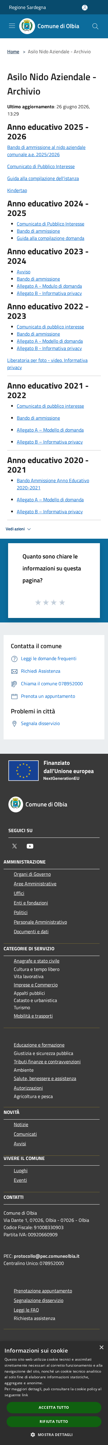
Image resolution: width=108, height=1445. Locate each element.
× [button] (101, 1347)
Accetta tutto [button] (54, 1407)
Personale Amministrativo (40, 921)
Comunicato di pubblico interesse (50, 326)
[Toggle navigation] (12, 25)
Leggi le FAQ (26, 1309)
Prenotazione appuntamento (43, 1290)
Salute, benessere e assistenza (45, 1078)
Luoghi (21, 1170)
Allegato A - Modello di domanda (50, 341)
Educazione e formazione (39, 1044)
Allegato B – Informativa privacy (50, 441)
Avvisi (20, 1143)
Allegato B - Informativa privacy (49, 293)
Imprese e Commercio (36, 984)
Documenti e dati (31, 931)
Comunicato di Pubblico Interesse (41, 166)
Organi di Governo (32, 874)
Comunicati (25, 1134)
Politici (21, 912)
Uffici (19, 893)
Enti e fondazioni (31, 902)
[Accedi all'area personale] (85, 8)
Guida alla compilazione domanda (50, 238)
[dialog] (54, 1393)
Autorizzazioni (28, 1087)
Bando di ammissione (38, 231)
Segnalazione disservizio (38, 1300)
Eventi (20, 1180)
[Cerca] (95, 26)
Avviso (23, 271)
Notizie (21, 1124)
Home (13, 51)
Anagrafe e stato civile (36, 960)
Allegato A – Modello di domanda (50, 429)
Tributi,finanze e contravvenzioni (47, 1061)
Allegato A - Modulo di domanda (49, 286)
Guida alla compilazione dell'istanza (43, 178)
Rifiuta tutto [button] (54, 1421)
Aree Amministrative (35, 883)
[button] (54, 1434)
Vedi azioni (16, 529)
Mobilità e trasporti (33, 1015)
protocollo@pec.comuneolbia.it (47, 1256)
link (25, 1394)
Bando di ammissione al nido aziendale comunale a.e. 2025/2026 (46, 151)
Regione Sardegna (27, 7)
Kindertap (17, 190)
